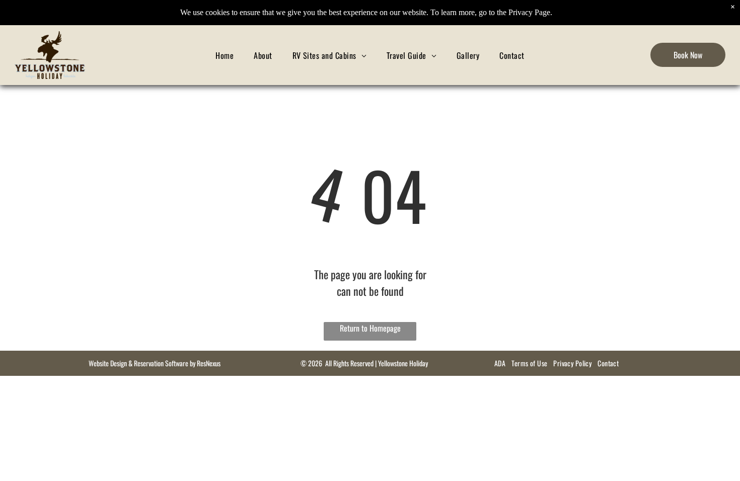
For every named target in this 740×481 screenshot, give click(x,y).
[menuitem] (224, 55)
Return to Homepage (370, 328)
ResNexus (208, 363)
